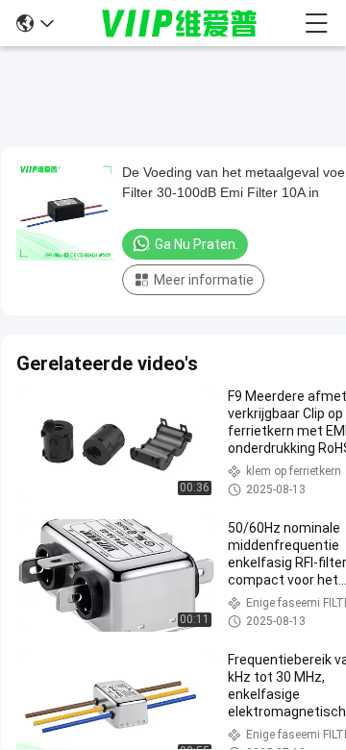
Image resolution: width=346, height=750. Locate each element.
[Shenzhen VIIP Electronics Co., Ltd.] (180, 23)
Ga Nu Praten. (196, 244)
